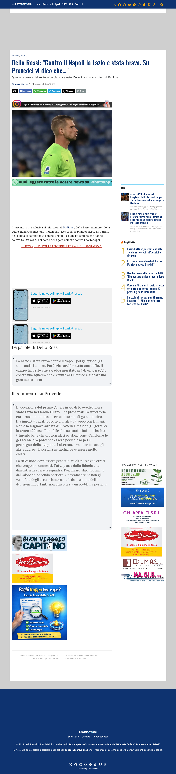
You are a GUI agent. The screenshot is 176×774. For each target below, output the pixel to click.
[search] (161, 4)
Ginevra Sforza (20, 83)
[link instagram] (124, 4)
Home (15, 55)
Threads (69, 91)
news (123, 187)
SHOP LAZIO (67, 4)
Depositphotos (100, 736)
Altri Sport (55, 4)
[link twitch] (149, 4)
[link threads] (154, 4)
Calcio (45, 4)
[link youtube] (129, 4)
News (24, 55)
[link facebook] (119, 4)
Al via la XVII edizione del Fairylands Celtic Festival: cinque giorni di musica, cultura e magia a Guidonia (147, 198)
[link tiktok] (144, 4)
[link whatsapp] (139, 4)
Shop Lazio (73, 736)
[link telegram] (134, 4)
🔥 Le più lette (128, 242)
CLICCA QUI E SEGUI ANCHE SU (61, 246)
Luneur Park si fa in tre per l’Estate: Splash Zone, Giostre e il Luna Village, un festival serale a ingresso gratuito (146, 218)
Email (82, 91)
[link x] (114, 4)
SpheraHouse (93, 769)
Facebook (26, 91)
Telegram (56, 91)
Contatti (79, 4)
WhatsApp (41, 91)
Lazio (38, 4)
